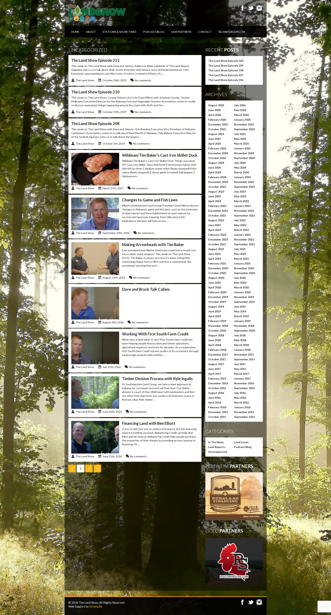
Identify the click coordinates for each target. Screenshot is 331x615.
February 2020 (217, 292)
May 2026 (240, 110)
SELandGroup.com (231, 31)
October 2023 (217, 186)
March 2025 (241, 143)
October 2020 (217, 273)
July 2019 (240, 306)
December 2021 (218, 239)
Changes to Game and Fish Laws (150, 200)
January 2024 (242, 177)
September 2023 (244, 186)
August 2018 (216, 335)
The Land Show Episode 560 (225, 60)
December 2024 (218, 153)
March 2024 (241, 172)
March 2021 (241, 258)
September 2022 (244, 215)
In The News (216, 442)
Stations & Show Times (119, 31)
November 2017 (244, 354)
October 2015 (217, 416)
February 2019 (217, 321)
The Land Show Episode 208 (95, 123)
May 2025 (240, 138)
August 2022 (216, 220)
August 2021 (216, 249)
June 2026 (214, 110)
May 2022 (240, 225)
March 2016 (241, 402)
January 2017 (242, 378)
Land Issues (241, 442)
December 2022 (218, 210)
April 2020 (214, 287)
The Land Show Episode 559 (225, 65)
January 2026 (242, 119)
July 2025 (240, 134)
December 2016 (218, 383)
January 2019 (242, 321)
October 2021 (217, 244)
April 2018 (214, 345)
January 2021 (242, 263)
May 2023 (240, 196)
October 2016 (217, 388)
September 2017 (244, 359)
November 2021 (244, 239)
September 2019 (244, 301)
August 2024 (216, 162)
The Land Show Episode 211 (95, 60)
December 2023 (218, 182)
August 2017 (216, 364)
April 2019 (214, 316)
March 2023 (241, 201)
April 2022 (214, 229)
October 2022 (217, 215)
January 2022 (242, 234)
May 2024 (240, 167)
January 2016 (242, 407)
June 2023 (214, 196)
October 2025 (217, 129)
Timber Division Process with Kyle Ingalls (157, 378)
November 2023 (244, 182)
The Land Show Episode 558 (225, 70)
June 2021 (214, 253)
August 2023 (216, 191)
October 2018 (217, 330)
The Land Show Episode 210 (95, 92)
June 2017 (214, 368)
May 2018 (240, 340)
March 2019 (241, 316)
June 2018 (214, 340)
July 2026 (240, 105)
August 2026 (216, 105)
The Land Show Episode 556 (225, 80)
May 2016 (240, 397)
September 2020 (244, 273)
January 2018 (242, 349)
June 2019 (214, 311)
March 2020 (241, 287)
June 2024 (214, 167)
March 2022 (241, 229)
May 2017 (240, 368)
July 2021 (240, 249)
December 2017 (218, 354)
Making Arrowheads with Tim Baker (153, 244)
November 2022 (244, 210)
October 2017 (217, 359)
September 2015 (244, 416)
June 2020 (214, 282)
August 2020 (216, 277)
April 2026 (214, 114)
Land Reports (216, 447)
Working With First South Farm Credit (155, 334)
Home (75, 31)
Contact (205, 31)
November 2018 (244, 325)
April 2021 (214, 258)
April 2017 (214, 373)
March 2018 (241, 345)
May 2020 (240, 282)
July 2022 (240, 220)
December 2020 (218, 268)
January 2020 (242, 292)
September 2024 (244, 158)
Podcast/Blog (153, 31)
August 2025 (216, 134)
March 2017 (241, 373)
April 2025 (214, 143)
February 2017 (217, 378)
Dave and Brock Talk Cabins (146, 289)
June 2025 (214, 138)
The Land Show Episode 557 (225, 75)
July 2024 (240, 162)
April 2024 (214, 172)
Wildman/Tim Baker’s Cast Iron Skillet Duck (159, 155)
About (91, 31)
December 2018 (218, 325)
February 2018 (217, 349)
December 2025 (218, 124)
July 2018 (240, 335)
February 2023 (217, 205)
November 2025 (244, 124)
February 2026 (217, 119)
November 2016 (244, 383)
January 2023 (242, 205)
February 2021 (217, 263)
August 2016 (216, 392)
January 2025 (242, 148)
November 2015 (244, 412)
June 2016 (214, 397)
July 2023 (240, 191)
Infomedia (95, 606)
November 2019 (244, 297)
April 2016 (214, 402)
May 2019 (240, 311)
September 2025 (244, 129)
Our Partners (181, 31)
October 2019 (217, 301)
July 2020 (240, 277)
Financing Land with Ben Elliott (148, 423)
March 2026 (241, 114)
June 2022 (214, 225)
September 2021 (244, 244)
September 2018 (244, 330)
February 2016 (217, 407)
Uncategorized (217, 451)
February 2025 (217, 148)
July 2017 (240, 364)
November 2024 (244, 153)
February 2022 (217, 234)
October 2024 (217, 158)
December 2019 (218, 297)
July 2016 (240, 392)
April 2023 (214, 201)
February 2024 (217, 177)
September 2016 (244, 388)
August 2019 (216, 306)
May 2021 (240, 253)
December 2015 (218, 412)
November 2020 (244, 268)
